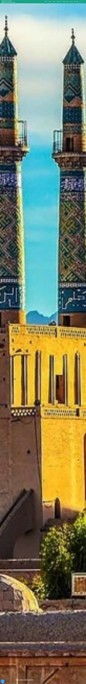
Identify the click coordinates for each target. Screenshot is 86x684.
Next (84, 343)
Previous (2, 343)
